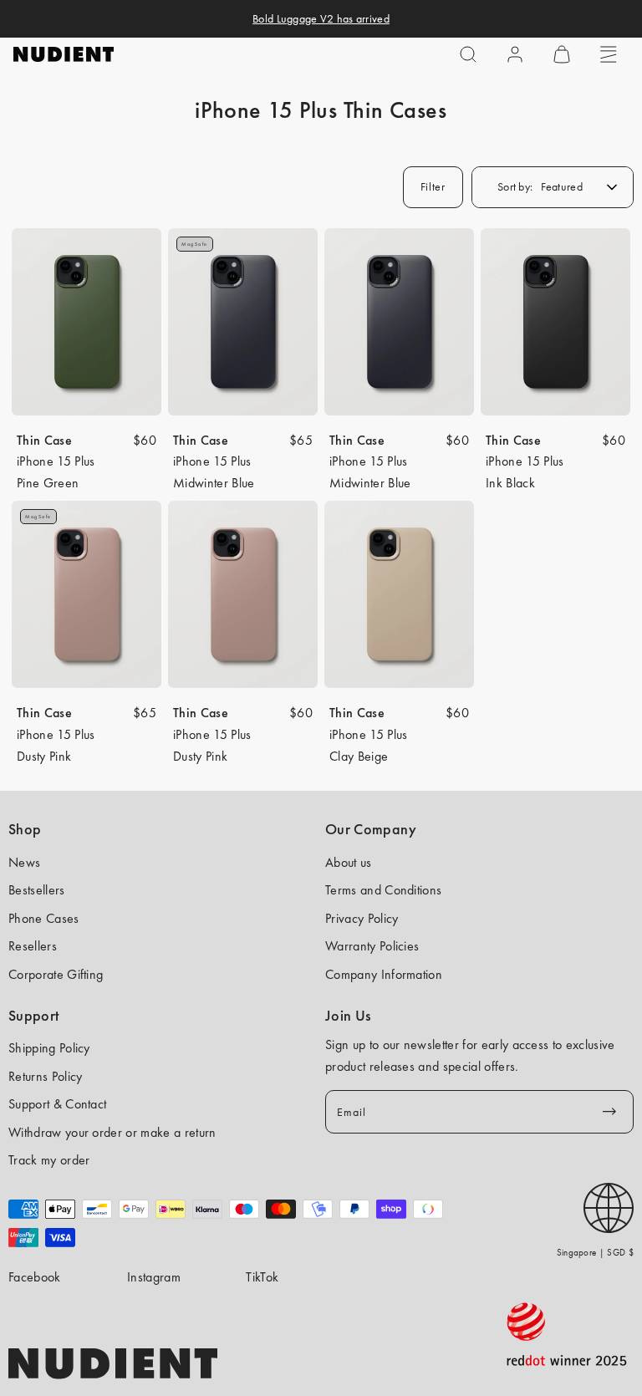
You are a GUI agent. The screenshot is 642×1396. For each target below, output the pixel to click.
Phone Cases (43, 918)
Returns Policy (45, 1076)
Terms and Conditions (383, 890)
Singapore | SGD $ (595, 1252)
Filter (433, 186)
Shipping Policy (49, 1048)
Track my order (48, 1160)
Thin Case (44, 440)
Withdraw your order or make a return (112, 1132)
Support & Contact (57, 1104)
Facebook (34, 1277)
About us (348, 862)
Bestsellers (36, 890)
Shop (24, 829)
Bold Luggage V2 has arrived (321, 18)
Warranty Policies (372, 946)
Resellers (32, 946)
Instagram (154, 1277)
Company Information (383, 974)
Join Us (348, 1015)
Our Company (370, 829)
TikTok (262, 1277)
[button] (468, 54)
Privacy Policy (361, 918)
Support (33, 1015)
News (24, 862)
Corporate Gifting (55, 974)
